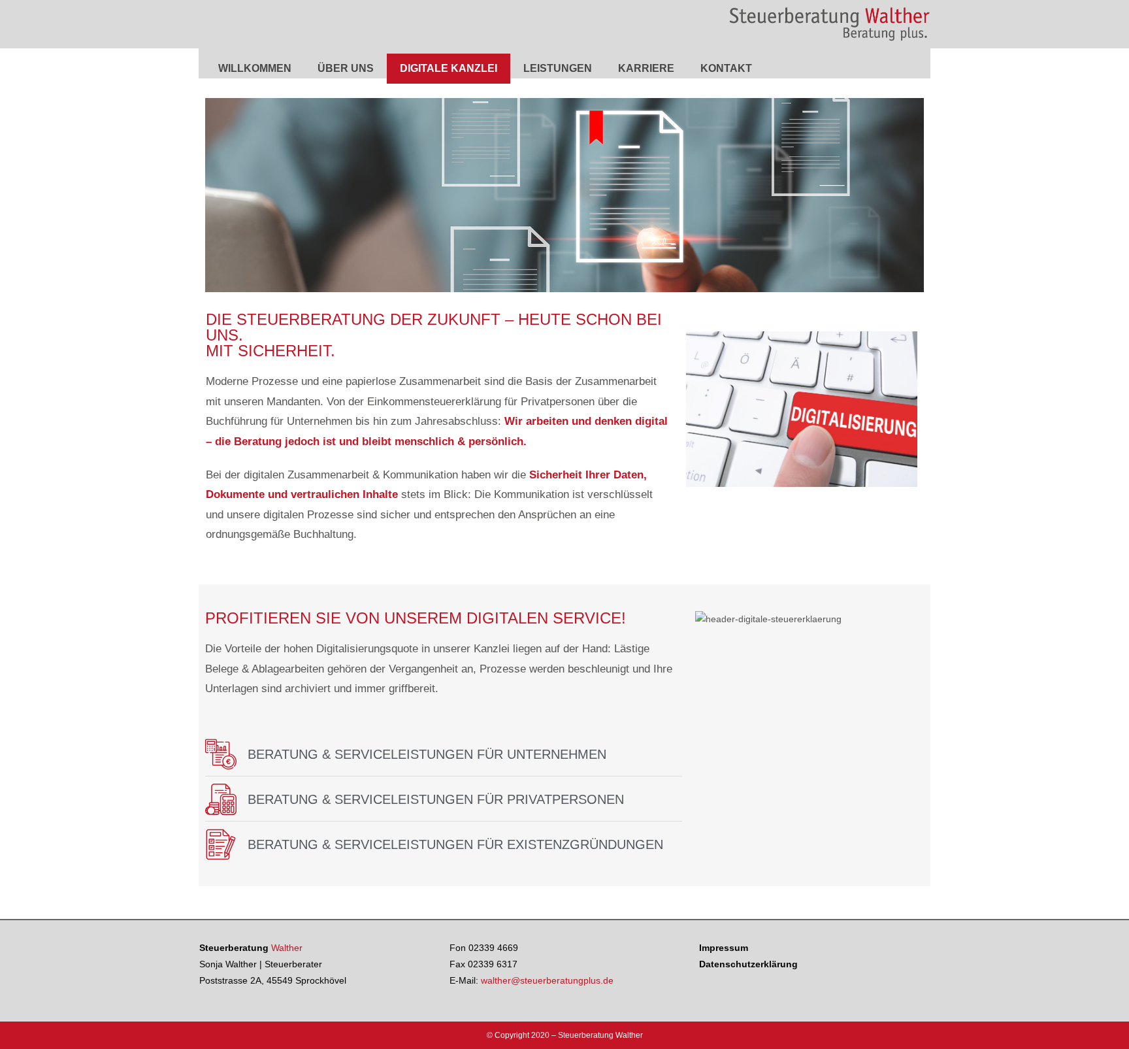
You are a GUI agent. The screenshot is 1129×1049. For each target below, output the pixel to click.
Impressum (723, 947)
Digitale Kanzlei (448, 68)
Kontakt (726, 68)
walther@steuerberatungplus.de (547, 980)
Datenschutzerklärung (748, 964)
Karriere (646, 68)
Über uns (346, 68)
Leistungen (557, 68)
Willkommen (254, 68)
